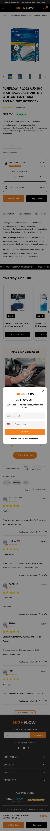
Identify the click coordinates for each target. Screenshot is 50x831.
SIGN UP (25, 432)
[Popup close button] (43, 391)
